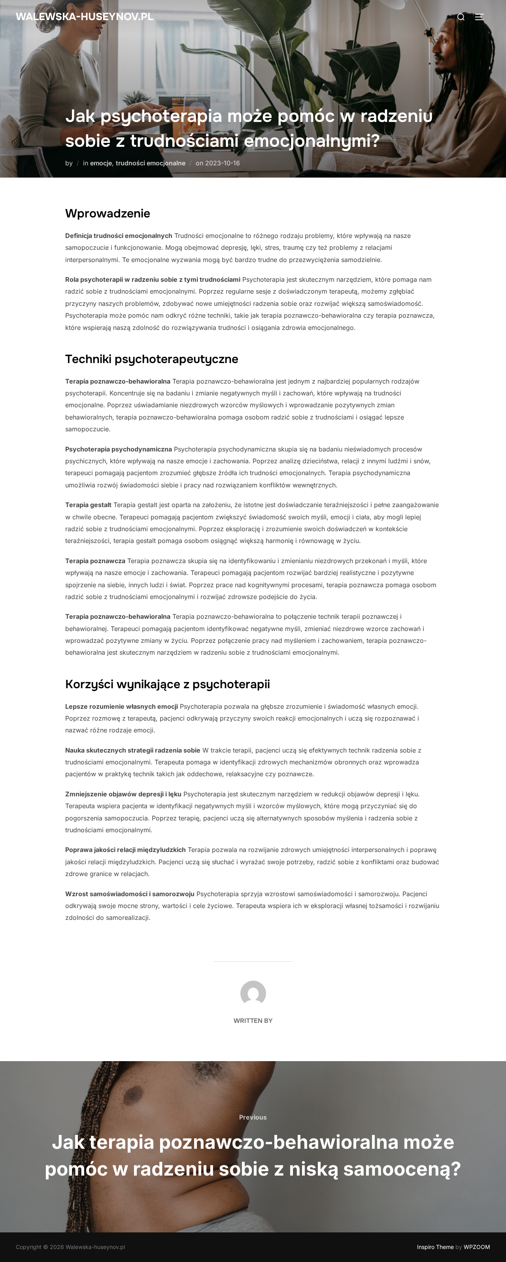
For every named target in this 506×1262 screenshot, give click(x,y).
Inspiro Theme (435, 1246)
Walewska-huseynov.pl (84, 16)
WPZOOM (477, 1246)
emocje (101, 163)
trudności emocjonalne (150, 163)
